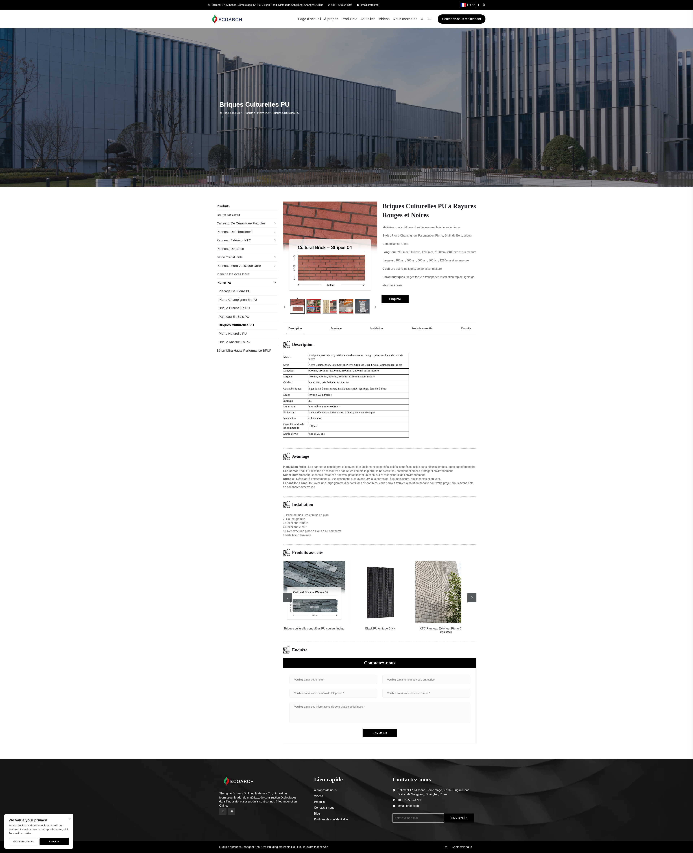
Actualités (368, 19)
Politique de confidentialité (331, 819)
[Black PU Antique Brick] (314, 592)
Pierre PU (263, 112)
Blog (317, 813)
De (445, 846)
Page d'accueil (309, 19)
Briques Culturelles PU (286, 112)
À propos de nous (325, 790)
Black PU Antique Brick (314, 628)
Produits (347, 19)
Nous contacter (405, 19)
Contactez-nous (324, 807)
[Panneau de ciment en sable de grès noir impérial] (446, 592)
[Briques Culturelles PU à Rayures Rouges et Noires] (330, 249)
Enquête (395, 299)
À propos (331, 19)
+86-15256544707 (341, 4)
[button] (287, 597)
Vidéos (384, 19)
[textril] (228, 19)
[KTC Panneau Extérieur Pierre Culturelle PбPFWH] (380, 592)
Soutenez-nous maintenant (461, 19)
